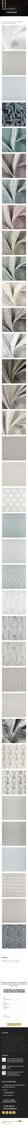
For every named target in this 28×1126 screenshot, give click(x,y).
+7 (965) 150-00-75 (8, 1092)
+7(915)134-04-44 (11, 12)
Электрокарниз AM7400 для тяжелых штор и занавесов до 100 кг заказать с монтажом (15, 1060)
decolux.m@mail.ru (8, 1095)
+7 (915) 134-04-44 (8, 1106)
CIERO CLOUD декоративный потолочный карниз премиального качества (15, 1073)
